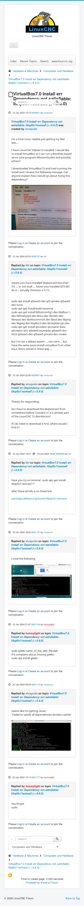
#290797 (35, 256)
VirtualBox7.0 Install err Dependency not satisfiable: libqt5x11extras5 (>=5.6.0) (36, 123)
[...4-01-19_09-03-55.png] (41, 581)
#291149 (35, 624)
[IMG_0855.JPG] (41, 207)
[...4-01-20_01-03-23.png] (41, 735)
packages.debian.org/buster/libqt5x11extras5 (39, 498)
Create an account (39, 243)
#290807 (35, 375)
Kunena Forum (49, 882)
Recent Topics (28, 61)
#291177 (35, 777)
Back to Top (73, 898)
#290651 (35, 112)
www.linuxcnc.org (62, 61)
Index (13, 61)
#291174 (35, 684)
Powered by (33, 882)
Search (44, 61)
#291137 (35, 532)
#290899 (60, 453)
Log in (20, 243)
